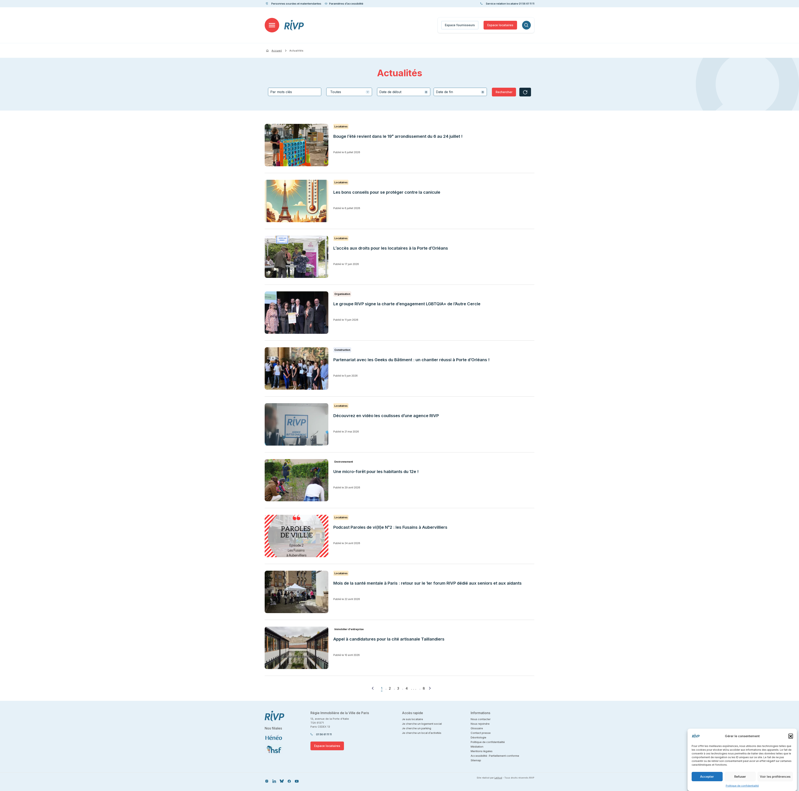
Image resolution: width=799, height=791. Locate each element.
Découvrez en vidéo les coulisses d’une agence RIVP (386, 415)
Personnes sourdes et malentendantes (296, 3)
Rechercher (504, 92)
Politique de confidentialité (742, 785)
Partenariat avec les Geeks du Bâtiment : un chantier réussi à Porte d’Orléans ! (411, 359)
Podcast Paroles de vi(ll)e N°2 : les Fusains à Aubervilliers (390, 527)
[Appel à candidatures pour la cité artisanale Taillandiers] (296, 648)
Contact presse (481, 732)
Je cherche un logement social (422, 723)
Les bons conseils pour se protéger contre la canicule (386, 192)
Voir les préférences (775, 777)
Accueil (277, 50)
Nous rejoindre (480, 723)
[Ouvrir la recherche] (526, 25)
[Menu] (272, 25)
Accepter (707, 777)
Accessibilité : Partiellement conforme (495, 755)
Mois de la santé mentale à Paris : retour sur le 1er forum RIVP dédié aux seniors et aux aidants (427, 583)
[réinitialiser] (525, 92)
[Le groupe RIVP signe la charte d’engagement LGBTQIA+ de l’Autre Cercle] (296, 312)
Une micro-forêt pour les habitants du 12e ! (376, 471)
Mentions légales (482, 751)
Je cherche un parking (416, 728)
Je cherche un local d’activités (421, 732)
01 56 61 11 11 (324, 734)
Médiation (477, 746)
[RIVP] (294, 25)
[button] (791, 736)
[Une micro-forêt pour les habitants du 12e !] (296, 480)
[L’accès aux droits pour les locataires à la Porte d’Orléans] (296, 257)
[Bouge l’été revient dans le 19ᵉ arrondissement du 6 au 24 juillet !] (296, 145)
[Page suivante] (430, 688)
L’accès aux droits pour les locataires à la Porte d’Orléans (390, 248)
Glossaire (477, 728)
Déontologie (478, 737)
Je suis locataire (412, 719)
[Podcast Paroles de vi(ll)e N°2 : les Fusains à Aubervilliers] (296, 536)
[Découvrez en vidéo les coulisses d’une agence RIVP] (296, 424)
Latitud (498, 777)
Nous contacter (481, 719)
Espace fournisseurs (460, 25)
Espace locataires (500, 25)
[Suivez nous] (267, 781)
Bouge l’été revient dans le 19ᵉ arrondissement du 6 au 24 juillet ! (398, 136)
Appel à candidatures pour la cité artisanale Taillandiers (388, 639)
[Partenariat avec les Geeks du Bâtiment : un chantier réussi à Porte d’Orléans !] (296, 368)
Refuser (740, 777)
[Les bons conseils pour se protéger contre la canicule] (296, 201)
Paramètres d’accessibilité (346, 3)
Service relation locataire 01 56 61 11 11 (510, 3)
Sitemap (476, 760)
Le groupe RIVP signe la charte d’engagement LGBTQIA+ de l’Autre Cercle (406, 303)
